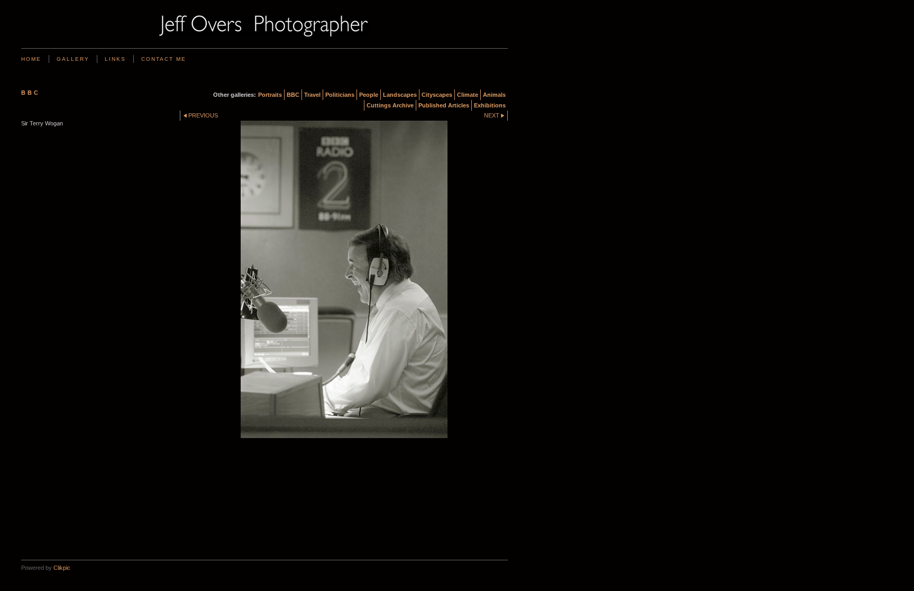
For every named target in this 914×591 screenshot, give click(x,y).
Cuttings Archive (390, 105)
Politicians (339, 95)
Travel (312, 95)
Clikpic (61, 568)
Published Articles (443, 105)
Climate (467, 95)
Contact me (163, 59)
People (368, 95)
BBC (293, 95)
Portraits (270, 95)
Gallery (73, 59)
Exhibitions (490, 105)
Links (115, 59)
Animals (494, 95)
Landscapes (400, 95)
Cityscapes (437, 95)
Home (31, 59)
